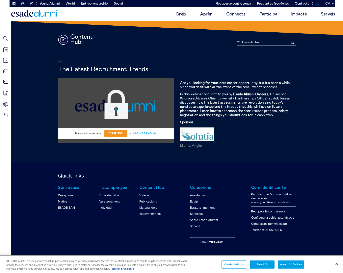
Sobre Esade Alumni (204, 220)
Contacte (302, 3)
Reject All (262, 264)
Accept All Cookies (291, 264)
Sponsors (196, 214)
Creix (181, 14)
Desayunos (65, 195)
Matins (62, 202)
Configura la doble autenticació (272, 218)
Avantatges (198, 195)
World (70, 3)
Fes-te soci (115, 133)
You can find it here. (123, 269)
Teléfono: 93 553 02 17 (266, 230)
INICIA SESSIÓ (142, 133)
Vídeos (144, 195)
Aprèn (206, 14)
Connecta (236, 14)
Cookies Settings (234, 264)
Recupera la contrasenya (268, 211)
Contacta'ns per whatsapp (269, 224)
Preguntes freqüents (273, 3)
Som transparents (213, 242)
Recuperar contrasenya (233, 3)
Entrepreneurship (94, 3)
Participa (268, 14)
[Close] (336, 263)
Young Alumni (50, 3)
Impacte (299, 14)
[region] (171, 264)
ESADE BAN (66, 208)
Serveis (328, 14)
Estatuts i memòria (202, 208)
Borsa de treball (109, 195)
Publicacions (148, 202)
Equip (194, 202)
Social (118, 3)
